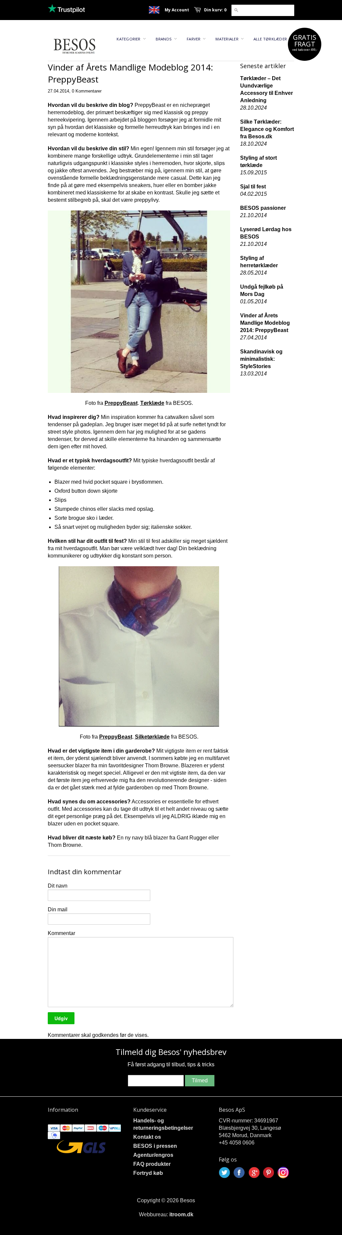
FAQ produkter (152, 1164)
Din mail (57, 909)
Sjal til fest (253, 186)
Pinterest (268, 1172)
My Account (177, 10)
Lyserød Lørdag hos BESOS (266, 233)
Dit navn (57, 886)
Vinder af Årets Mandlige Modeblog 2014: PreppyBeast (265, 323)
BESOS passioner (263, 208)
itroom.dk (181, 1214)
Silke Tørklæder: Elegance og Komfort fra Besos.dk (267, 129)
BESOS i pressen (155, 1146)
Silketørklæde (152, 737)
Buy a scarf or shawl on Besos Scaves (154, 9)
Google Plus (254, 1172)
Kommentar (61, 933)
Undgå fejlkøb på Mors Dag (261, 290)
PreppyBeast (121, 403)
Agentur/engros (153, 1155)
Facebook (239, 1172)
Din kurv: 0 (215, 10)
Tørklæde (152, 403)
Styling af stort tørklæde (258, 161)
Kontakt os (147, 1137)
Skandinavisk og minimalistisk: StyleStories (261, 359)
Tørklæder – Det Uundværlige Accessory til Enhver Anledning (266, 89)
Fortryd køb (148, 1173)
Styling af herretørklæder (259, 261)
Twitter (224, 1172)
